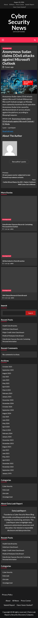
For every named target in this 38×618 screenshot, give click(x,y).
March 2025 (6, 390)
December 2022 (7, 463)
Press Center (20, 4)
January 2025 (6, 397)
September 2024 (8, 410)
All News (12, 4)
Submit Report (29, 4)
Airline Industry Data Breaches (13, 261)
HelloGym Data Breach (10, 329)
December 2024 (7, 400)
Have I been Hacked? (19, 7)
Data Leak (5, 490)
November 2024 (8, 403)
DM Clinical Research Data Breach (14, 295)
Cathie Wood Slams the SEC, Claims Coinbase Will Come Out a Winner (19, 182)
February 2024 (7, 433)
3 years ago (9, 67)
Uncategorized (7, 48)
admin (11, 229)
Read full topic (7, 131)
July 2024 (5, 417)
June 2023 (5, 453)
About (6, 4)
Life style (5, 493)
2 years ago (7, 298)
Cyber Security (7, 486)
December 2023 (7, 440)
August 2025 (6, 373)
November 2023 (8, 443)
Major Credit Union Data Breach (13, 332)
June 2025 (5, 380)
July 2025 (5, 377)
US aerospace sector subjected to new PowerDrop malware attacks (16, 175)
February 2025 (7, 393)
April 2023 (6, 460)
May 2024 (5, 423)
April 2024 (6, 427)
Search (4, 305)
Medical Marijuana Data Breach (13, 336)
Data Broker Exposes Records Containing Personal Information (16, 340)
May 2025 (5, 383)
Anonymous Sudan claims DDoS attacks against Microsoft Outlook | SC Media (18, 121)
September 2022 (8, 470)
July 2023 (5, 450)
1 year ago (7, 229)
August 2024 (6, 413)
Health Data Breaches (9, 326)
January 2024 (6, 437)
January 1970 (6, 473)
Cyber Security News (19, 21)
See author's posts (19, 162)
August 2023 (6, 447)
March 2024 (6, 430)
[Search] (35, 40)
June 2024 (5, 420)
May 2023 (5, 457)
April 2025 (6, 387)
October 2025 (7, 367)
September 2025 (8, 370)
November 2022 (8, 467)
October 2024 (7, 407)
